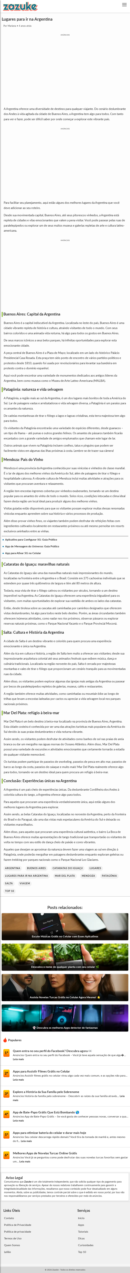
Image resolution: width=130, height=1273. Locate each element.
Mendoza (88, 876)
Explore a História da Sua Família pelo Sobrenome (46, 1092)
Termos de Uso (12, 1238)
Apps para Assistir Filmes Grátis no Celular (41, 1071)
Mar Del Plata (65, 876)
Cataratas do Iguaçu (68, 868)
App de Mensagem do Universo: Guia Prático (32, 546)
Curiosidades (85, 1245)
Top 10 (9, 891)
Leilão (7, 1252)
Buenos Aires (36, 868)
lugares (95, 868)
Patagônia (109, 876)
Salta (9, 883)
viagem (25, 883)
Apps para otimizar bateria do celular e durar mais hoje (49, 1133)
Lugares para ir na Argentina (26, 876)
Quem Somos (12, 1245)
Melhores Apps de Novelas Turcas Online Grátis (45, 1153)
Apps (81, 1225)
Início (81, 1218)
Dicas (81, 1238)
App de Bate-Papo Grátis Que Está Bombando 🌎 (46, 1112)
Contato (9, 1218)
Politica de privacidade (17, 1231)
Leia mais (18, 1059)
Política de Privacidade (17, 1225)
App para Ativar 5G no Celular (23, 553)
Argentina (12, 868)
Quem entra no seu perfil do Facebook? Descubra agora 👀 (52, 1051)
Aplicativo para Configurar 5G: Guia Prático (31, 539)
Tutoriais (83, 1231)
